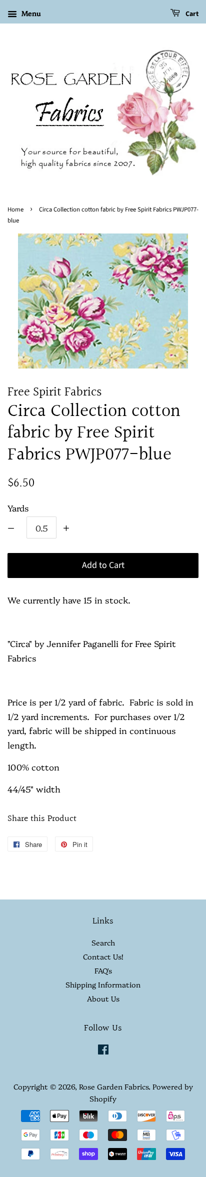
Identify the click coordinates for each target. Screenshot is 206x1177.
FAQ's (103, 971)
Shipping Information (103, 985)
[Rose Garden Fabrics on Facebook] (103, 1051)
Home (16, 209)
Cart (191, 14)
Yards (18, 508)
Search (103, 943)
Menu (30, 13)
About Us (103, 999)
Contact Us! (103, 957)
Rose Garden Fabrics (113, 1087)
